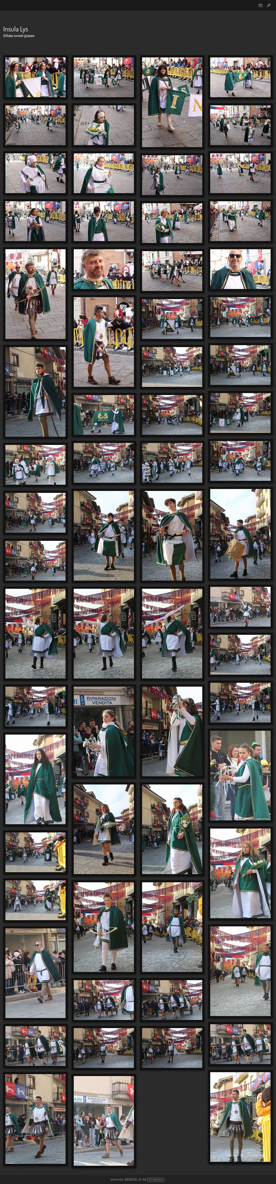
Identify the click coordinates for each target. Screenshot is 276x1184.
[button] (7, 1177)
